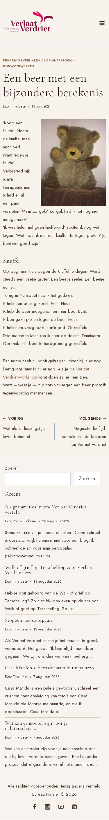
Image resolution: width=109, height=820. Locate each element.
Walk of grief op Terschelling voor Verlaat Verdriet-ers (49, 570)
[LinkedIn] (74, 807)
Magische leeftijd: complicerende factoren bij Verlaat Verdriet (84, 432)
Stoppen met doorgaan (28, 620)
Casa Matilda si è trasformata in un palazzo (49, 668)
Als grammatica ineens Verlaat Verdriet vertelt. (45, 509)
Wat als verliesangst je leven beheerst (24, 428)
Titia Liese (18, 106)
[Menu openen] (103, 22)
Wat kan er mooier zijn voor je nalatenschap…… (36, 725)
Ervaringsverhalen (21, 60)
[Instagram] (47, 807)
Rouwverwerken (18, 66)
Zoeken (12, 468)
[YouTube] (61, 807)
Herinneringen (58, 60)
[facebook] (34, 807)
